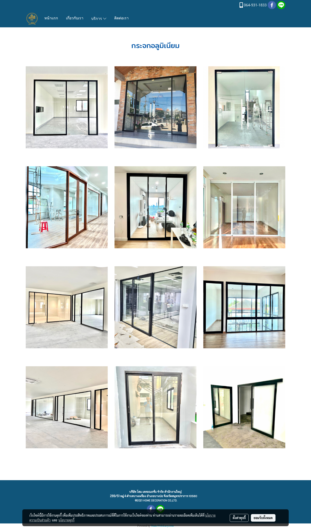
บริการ (97, 19)
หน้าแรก (51, 18)
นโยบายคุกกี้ (66, 520)
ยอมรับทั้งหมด (263, 518)
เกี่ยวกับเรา (74, 18)
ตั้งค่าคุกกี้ (239, 518)
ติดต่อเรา (121, 18)
